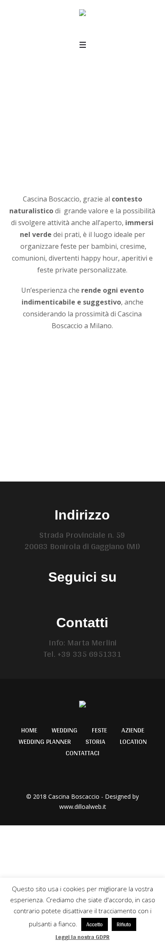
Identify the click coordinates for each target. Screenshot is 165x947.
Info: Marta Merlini (82, 642)
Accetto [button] (94, 924)
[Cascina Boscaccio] (82, 13)
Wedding (64, 730)
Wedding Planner (45, 741)
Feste (99, 730)
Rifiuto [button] (124, 924)
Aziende (132, 730)
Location (133, 741)
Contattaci (82, 753)
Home (29, 730)
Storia (95, 741)
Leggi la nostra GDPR (82, 937)
